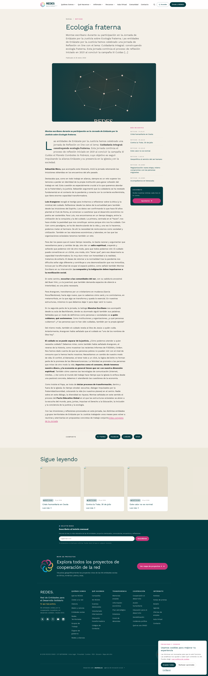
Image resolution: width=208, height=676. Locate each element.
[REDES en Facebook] (48, 619)
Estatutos (116, 614)
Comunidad (133, 5)
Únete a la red (77, 600)
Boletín (156, 604)
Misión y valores (78, 608)
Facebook (114, 437)
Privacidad (80, 654)
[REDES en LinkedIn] (63, 619)
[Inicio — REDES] (48, 4)
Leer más (47, 508)
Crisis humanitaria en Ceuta (55, 504)
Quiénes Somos (67, 5)
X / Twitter (101, 437)
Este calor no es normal (141, 504)
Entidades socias (78, 612)
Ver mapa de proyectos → (151, 566)
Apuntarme (145, 201)
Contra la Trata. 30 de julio (98, 504)
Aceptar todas (168, 665)
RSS (93, 654)
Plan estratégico (119, 610)
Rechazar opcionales (186, 665)
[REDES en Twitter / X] (42, 619)
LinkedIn (127, 437)
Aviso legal (72, 654)
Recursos (109, 5)
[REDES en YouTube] (58, 619)
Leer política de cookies (180, 659)
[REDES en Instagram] (53, 619)
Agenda (156, 608)
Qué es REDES (77, 596)
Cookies (88, 654)
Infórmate (97, 5)
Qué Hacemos (83, 5)
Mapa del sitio (107, 654)
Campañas (96, 596)
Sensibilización (138, 617)
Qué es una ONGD (140, 625)
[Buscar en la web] (154, 4)
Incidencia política (140, 621)
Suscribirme (142, 538)
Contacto (144, 5)
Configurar (167, 670)
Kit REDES (96, 600)
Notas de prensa (160, 600)
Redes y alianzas (78, 638)
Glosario (99, 654)
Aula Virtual (122, 5)
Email (138, 437)
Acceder (164, 4)
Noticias (69, 19)
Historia (75, 604)
